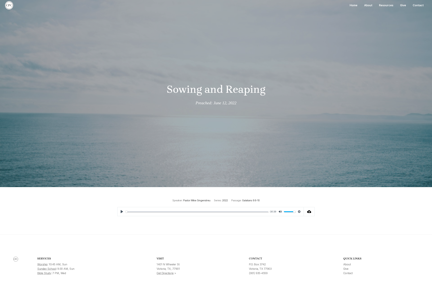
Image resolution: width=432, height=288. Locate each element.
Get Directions (165, 273)
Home (353, 5)
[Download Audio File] (309, 211)
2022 (225, 200)
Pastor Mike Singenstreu (196, 200)
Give (403, 5)
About (368, 5)
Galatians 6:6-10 (251, 200)
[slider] (196, 211)
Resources (386, 5)
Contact (418, 5)
